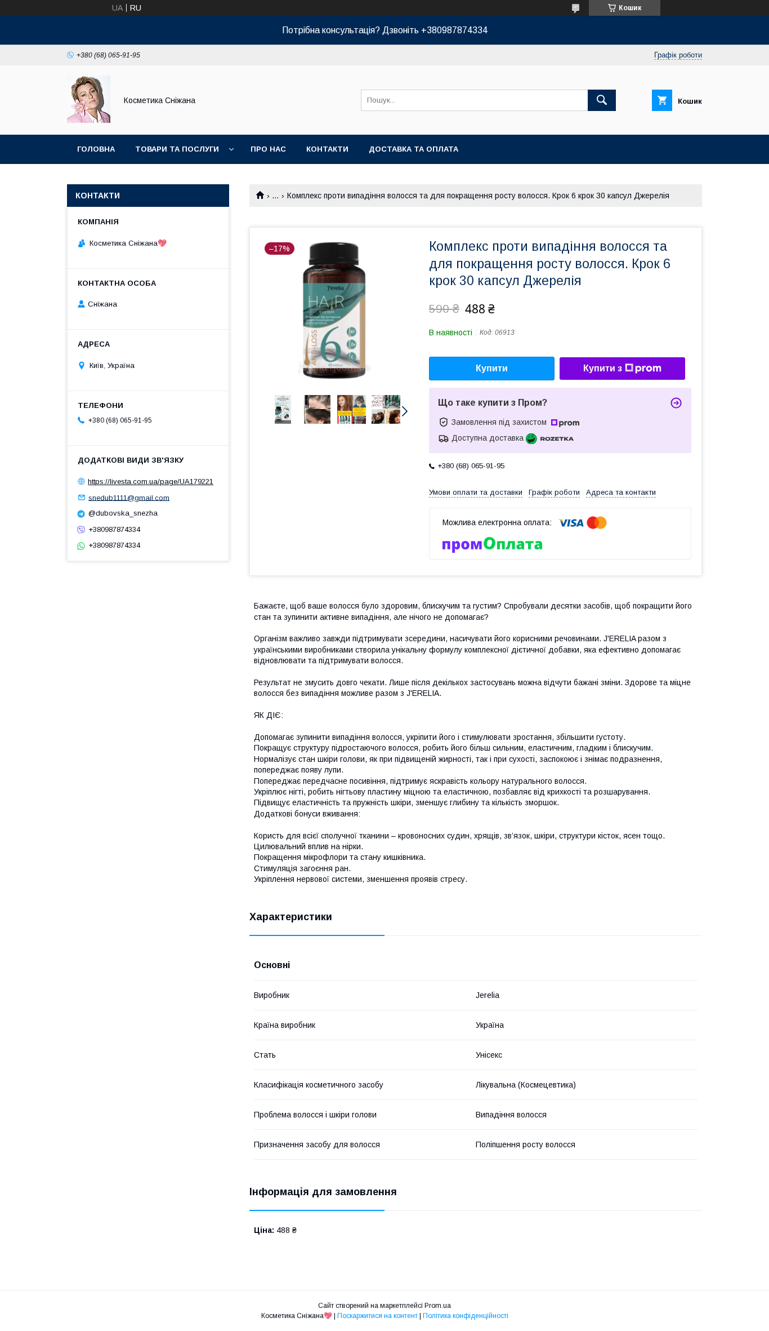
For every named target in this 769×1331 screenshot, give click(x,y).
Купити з (602, 368)
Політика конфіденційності (465, 1316)
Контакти (327, 149)
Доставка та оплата (413, 149)
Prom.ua (437, 1306)
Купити (492, 368)
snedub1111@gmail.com (128, 497)
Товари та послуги (177, 149)
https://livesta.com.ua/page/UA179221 (150, 481)
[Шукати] (602, 100)
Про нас (268, 149)
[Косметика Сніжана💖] (88, 120)
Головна (96, 149)
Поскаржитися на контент (377, 1316)
